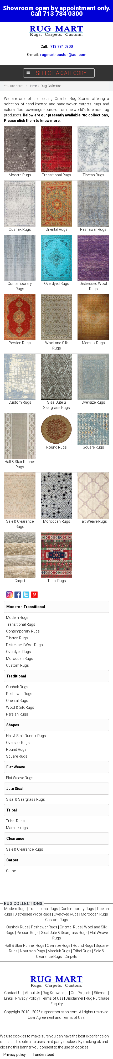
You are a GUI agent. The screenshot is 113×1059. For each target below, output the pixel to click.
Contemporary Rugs (23, 631)
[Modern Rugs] (19, 149)
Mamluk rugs (17, 828)
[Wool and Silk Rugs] (56, 317)
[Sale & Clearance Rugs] (19, 495)
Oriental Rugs (56, 229)
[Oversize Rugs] (93, 377)
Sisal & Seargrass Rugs (25, 799)
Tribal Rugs (56, 581)
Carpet (19, 581)
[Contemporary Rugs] (19, 258)
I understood (43, 1054)
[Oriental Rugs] (56, 204)
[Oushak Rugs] (19, 204)
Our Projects (81, 993)
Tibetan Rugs (93, 175)
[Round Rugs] (56, 429)
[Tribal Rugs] (56, 555)
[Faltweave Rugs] (93, 495)
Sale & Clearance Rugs (24, 849)
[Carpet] (19, 555)
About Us (32, 993)
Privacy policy (14, 1054)
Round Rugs (56, 447)
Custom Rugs (19, 402)
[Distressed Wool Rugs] (93, 258)
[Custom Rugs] (19, 377)
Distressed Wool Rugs (24, 645)
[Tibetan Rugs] (93, 149)
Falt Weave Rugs (93, 521)
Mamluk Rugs (93, 343)
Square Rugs (93, 447)
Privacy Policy (27, 998)
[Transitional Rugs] (56, 149)
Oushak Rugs (20, 229)
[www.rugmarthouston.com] (56, 31)
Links (8, 998)
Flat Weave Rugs (19, 778)
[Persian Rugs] (19, 317)
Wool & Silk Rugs (20, 707)
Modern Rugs (20, 175)
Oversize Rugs (93, 402)
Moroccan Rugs (56, 521)
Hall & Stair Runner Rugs (26, 736)
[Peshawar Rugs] (93, 204)
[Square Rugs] (93, 429)
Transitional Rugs (56, 175)
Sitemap (100, 993)
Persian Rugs (20, 343)
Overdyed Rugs (56, 283)
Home (32, 86)
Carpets (70, 956)
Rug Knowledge (55, 993)
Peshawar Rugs (93, 229)
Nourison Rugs (32, 951)
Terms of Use (52, 998)
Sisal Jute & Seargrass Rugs (64, 933)
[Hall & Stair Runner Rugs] (19, 436)
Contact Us (13, 993)
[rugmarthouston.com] (56, 981)
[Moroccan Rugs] (56, 495)
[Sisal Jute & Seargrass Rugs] (56, 377)
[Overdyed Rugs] (56, 258)
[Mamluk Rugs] (93, 317)
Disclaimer (74, 998)
